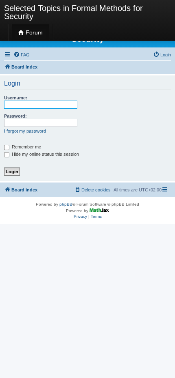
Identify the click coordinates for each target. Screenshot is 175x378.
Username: (15, 97)
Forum (33, 32)
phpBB (65, 204)
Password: (15, 116)
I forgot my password (25, 131)
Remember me (26, 146)
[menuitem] (21, 55)
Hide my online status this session (45, 154)
